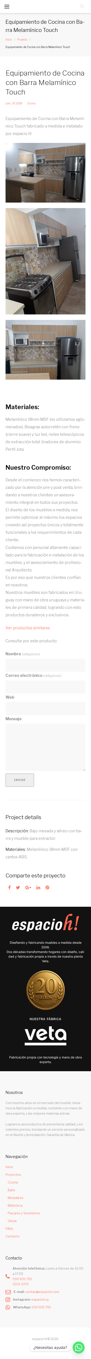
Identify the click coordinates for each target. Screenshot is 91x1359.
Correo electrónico (33, 675)
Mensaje (14, 718)
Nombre (23, 654)
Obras (12, 1221)
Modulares (15, 1198)
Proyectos (13, 1174)
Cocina (31, 103)
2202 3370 (21, 1284)
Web (10, 697)
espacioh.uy (40, 1299)
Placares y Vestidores (24, 1213)
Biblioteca (15, 1205)
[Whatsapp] (79, 1347)
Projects (22, 39)
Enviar (20, 780)
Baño (11, 1190)
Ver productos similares (28, 628)
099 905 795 (22, 1279)
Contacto (13, 1236)
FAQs (9, 1228)
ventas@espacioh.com (42, 1292)
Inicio (9, 39)
